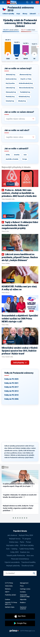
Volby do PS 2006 (11, 399)
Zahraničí (33, 13)
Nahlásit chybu (9, 607)
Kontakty (23, 592)
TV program (26, 539)
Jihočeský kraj (10, 74)
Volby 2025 (14, 552)
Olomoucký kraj (11, 92)
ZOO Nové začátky (27, 545)
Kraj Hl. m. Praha (26, 79)
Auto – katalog (11, 549)
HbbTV (7, 592)
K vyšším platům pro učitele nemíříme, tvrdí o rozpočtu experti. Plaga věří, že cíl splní (19, 485)
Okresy (25, 13)
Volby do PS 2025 (11, 379)
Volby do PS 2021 (11, 383)
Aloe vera (30, 556)
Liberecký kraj (10, 88)
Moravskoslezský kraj (26, 88)
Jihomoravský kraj (25, 74)
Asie (25, 155)
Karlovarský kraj (11, 79)
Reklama (8, 589)
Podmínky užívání (10, 595)
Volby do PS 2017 (11, 387)
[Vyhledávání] (27, 2)
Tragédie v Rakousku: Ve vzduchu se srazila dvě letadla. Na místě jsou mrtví (20, 496)
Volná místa (8, 586)
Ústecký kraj (10, 101)
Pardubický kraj (25, 92)
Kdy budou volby (12, 545)
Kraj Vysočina (10, 83)
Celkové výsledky (8, 13)
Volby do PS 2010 (11, 395)
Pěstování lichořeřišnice (20, 559)
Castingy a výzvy (25, 589)
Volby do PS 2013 (11, 391)
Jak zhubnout (12, 535)
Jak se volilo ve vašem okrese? (19, 112)
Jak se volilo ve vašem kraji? (18, 68)
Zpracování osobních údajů (25, 595)
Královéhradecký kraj (26, 83)
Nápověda (23, 599)
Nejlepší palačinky (13, 566)
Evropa (24, 159)
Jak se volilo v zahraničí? (16, 148)
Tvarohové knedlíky (28, 562)
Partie (22, 542)
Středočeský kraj (24, 96)
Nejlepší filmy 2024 (26, 535)
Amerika (16, 155)
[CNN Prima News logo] (12, 2)
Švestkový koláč (28, 566)
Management (24, 583)
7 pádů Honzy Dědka (26, 549)
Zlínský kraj (22, 101)
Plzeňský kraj (10, 96)
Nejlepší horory (14, 539)
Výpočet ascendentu (12, 562)
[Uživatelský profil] (32, 2)
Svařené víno (25, 552)
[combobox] (19, 119)
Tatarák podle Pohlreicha (15, 556)
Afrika (8, 155)
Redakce (23, 602)
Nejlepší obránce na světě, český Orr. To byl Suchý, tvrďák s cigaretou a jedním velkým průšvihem (18, 508)
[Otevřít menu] (3, 2)
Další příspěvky (18, 363)
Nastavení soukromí (23, 608)
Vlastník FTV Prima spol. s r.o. (11, 603)
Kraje (18, 13)
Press (22, 586)
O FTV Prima (9, 583)
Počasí (28, 542)
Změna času (13, 542)
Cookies (7, 599)
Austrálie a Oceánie (12, 159)
